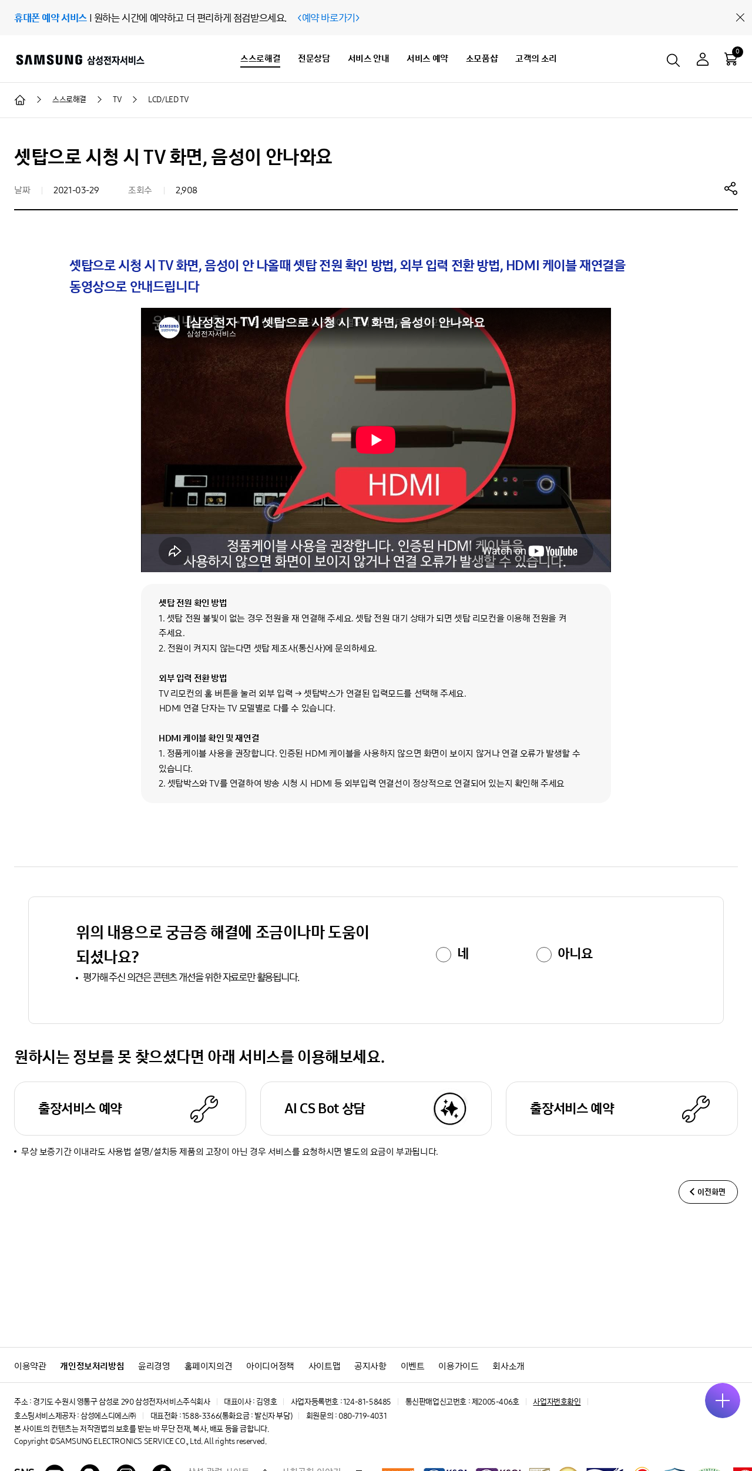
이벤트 (413, 1366)
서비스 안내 (369, 58)
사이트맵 (324, 1366)
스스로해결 (260, 58)
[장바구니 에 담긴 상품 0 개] (731, 59)
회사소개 (508, 1366)
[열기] (722, 1400)
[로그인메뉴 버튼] (703, 61)
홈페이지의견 (208, 1366)
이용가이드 (458, 1366)
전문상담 (314, 58)
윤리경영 (154, 1366)
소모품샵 (482, 58)
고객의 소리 (536, 58)
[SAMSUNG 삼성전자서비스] (79, 59)
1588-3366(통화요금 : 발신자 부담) (237, 1416)
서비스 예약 (427, 58)
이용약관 (30, 1366)
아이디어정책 (270, 1366)
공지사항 (370, 1366)
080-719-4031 (362, 1416)
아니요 (575, 953)
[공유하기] (731, 188)
